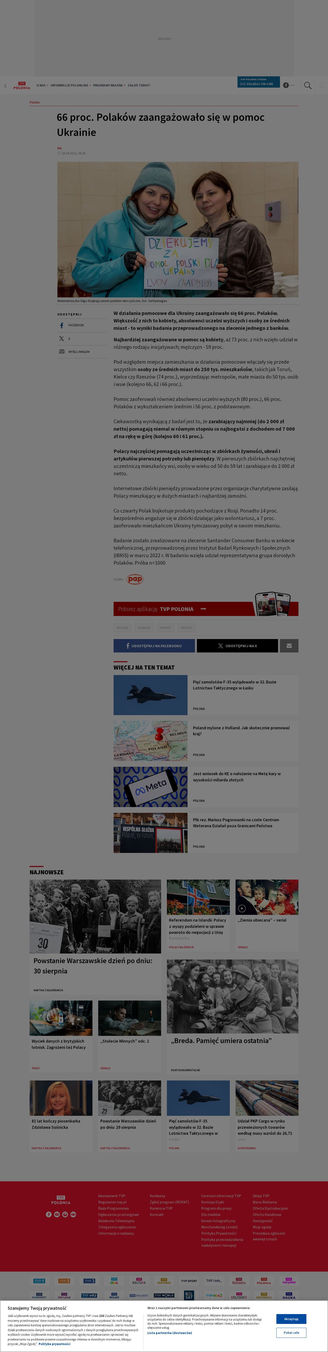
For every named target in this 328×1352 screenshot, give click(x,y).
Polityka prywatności (54, 1344)
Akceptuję (291, 1319)
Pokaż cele (291, 1333)
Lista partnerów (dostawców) (169, 1333)
